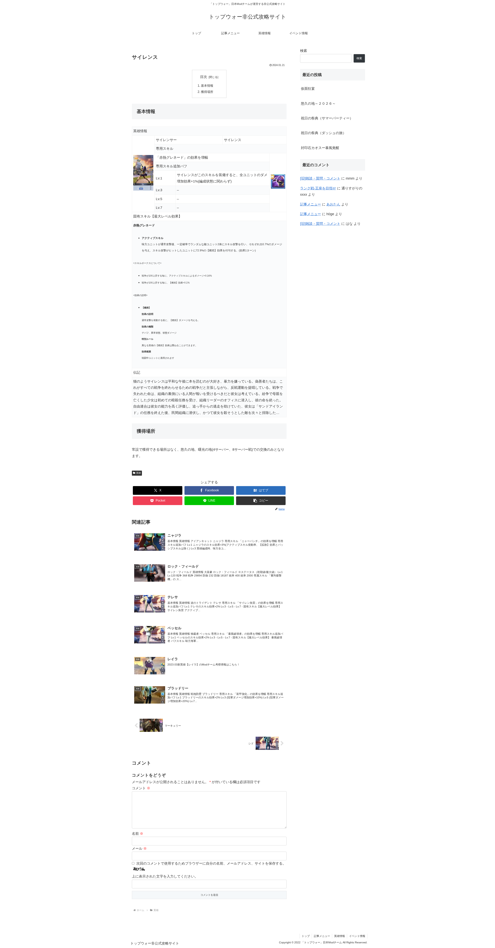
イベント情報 (357, 936)
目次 (203, 77)
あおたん (333, 204)
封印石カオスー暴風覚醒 (320, 148)
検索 (303, 51)
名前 (137, 834)
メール (139, 848)
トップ (306, 936)
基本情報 (207, 85)
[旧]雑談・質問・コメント (320, 178)
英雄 (138, 473)
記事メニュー (310, 204)
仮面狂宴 (308, 89)
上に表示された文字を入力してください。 (165, 876)
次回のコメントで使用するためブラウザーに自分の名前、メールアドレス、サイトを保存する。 (211, 863)
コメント (141, 788)
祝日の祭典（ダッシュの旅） (323, 133)
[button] (261, 500)
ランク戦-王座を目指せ (318, 188)
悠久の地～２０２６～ (318, 103)
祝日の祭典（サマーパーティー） (327, 118)
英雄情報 (339, 936)
